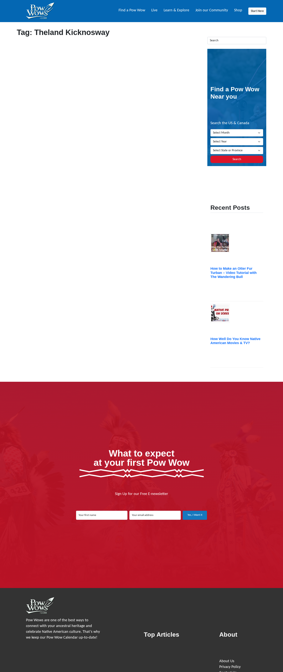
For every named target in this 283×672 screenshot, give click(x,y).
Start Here (257, 11)
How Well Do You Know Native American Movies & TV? (235, 341)
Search (237, 159)
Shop (238, 10)
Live (154, 10)
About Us (226, 661)
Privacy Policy (230, 667)
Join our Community (211, 10)
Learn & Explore (176, 10)
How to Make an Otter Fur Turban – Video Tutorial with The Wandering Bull (233, 273)
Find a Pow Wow (132, 10)
